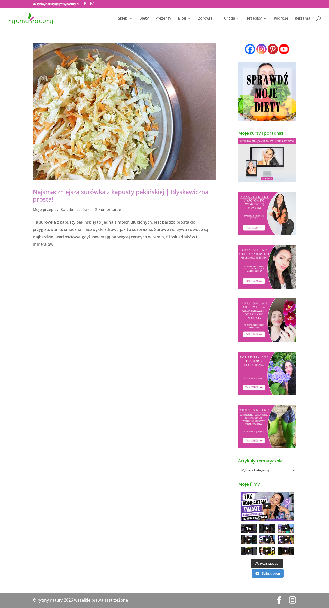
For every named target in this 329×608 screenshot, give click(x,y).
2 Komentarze (108, 209)
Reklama (302, 18)
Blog (182, 18)
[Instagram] (261, 49)
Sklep (122, 18)
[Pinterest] (273, 49)
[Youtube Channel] (284, 49)
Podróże (281, 18)
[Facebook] (250, 49)
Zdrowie (205, 18)
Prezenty (163, 18)
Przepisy (254, 18)
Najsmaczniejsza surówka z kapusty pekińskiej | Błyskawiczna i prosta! (122, 195)
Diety (144, 18)
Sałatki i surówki (76, 209)
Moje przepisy (46, 209)
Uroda (229, 18)
